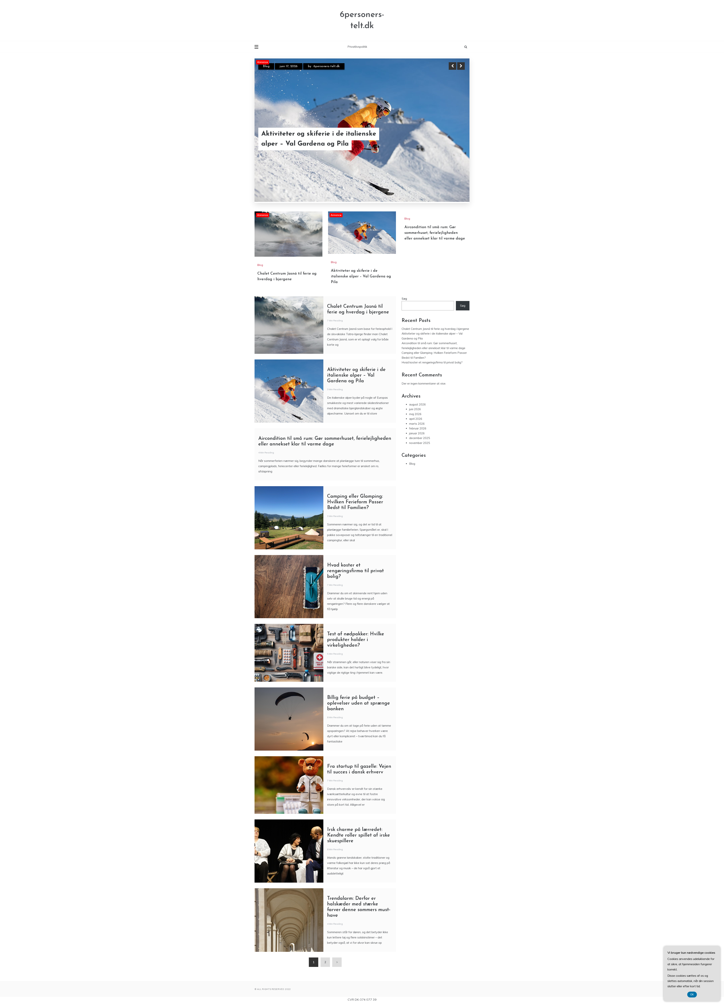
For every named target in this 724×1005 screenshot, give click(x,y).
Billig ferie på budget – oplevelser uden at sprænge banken (358, 663)
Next (461, 66)
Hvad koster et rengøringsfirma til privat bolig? (355, 531)
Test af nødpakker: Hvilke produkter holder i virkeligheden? (355, 599)
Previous (452, 66)
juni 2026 (415, 369)
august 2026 (417, 364)
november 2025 (419, 403)
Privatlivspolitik (357, 46)
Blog (266, 69)
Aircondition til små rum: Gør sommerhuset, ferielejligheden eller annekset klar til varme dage (434, 192)
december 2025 (419, 398)
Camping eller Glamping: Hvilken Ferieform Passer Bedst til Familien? (355, 462)
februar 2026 (417, 388)
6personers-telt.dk (327, 69)
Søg (404, 258)
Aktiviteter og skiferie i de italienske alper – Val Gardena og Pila (318, 143)
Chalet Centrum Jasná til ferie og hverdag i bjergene (435, 288)
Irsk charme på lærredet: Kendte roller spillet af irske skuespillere (358, 795)
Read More (454, 143)
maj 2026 (415, 374)
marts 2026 (417, 383)
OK (692, 994)
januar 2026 (417, 393)
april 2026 (415, 379)
